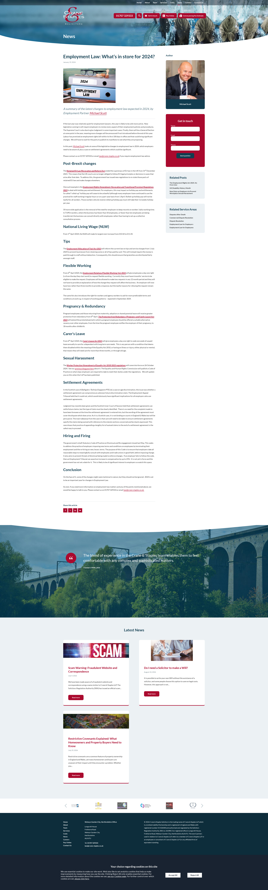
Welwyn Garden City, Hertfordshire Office (101, 822)
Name (173, 126)
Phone (173, 145)
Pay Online (170, 16)
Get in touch (152, 16)
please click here (82, 879)
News (180, 2)
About (147, 2)
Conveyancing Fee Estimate (193, 16)
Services (163, 2)
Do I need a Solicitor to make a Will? (166, 668)
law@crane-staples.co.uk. (134, 490)
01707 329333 (92, 843)
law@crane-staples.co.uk (109, 156)
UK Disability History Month (180, 188)
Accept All (173, 875)
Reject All (195, 875)
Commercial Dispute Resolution (181, 218)
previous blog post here (84, 368)
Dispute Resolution (177, 221)
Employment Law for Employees (181, 227)
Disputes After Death (178, 214)
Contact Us (198, 2)
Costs (172, 2)
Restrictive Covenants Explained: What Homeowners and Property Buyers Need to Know (94, 742)
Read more (76, 697)
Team (155, 2)
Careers (188, 2)
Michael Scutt (98, 113)
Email (173, 135)
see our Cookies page (117, 876)
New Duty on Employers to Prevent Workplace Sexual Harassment (183, 192)
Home (139, 2)
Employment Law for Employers (181, 224)
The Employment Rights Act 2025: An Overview (183, 184)
